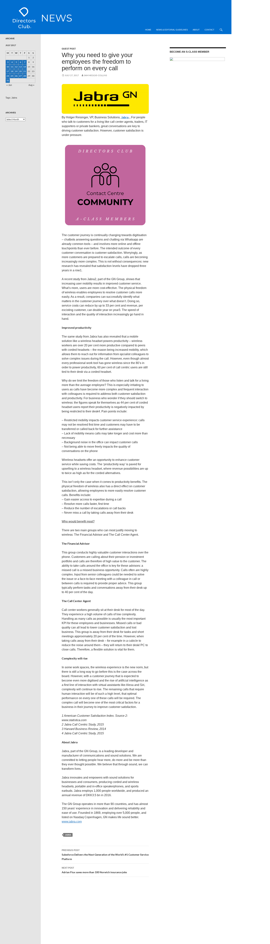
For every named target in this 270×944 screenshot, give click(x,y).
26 (16, 75)
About (196, 30)
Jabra (124, 117)
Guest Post (69, 49)
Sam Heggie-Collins (95, 75)
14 (24, 66)
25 (12, 75)
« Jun (9, 85)
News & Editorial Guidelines (172, 30)
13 (20, 66)
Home (148, 30)
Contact (209, 30)
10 (7, 66)
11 (12, 66)
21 (24, 71)
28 (24, 75)
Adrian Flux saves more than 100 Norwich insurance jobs (94, 870)
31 (7, 80)
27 (20, 75)
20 (20, 71)
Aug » (31, 85)
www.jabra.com (72, 821)
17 (7, 71)
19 (16, 71)
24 (7, 75)
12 (16, 66)
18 (12, 71)
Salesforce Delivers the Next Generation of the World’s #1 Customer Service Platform (105, 855)
